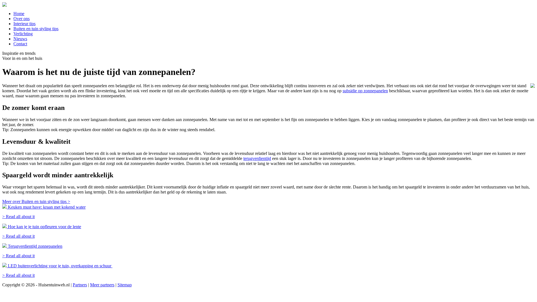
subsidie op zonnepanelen (365, 90)
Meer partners (102, 284)
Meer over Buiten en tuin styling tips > (36, 201)
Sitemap (124, 284)
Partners (80, 284)
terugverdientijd (257, 158)
